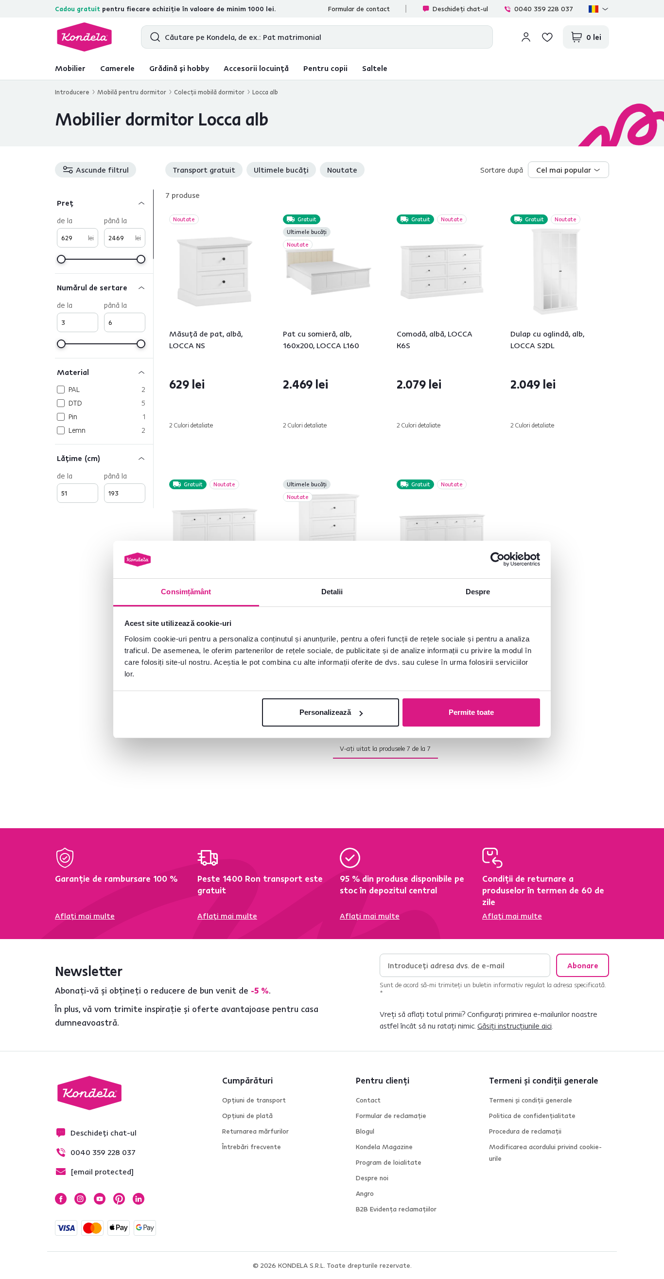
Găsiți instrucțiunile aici (514, 1025)
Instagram (80, 1199)
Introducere (72, 92)
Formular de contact (359, 9)
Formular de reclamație (391, 1115)
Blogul (365, 1131)
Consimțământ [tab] (186, 591)
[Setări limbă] (599, 9)
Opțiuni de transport (254, 1100)
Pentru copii (325, 68)
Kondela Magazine (384, 1146)
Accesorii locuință (256, 68)
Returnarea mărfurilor (255, 1131)
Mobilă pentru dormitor (131, 92)
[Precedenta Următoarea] (214, 271)
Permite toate (471, 712)
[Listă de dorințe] (547, 37)
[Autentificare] (526, 37)
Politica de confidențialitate (532, 1115)
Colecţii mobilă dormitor (209, 92)
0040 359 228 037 (543, 9)
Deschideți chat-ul (460, 9)
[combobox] (568, 169)
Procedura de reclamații (525, 1131)
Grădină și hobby (179, 68)
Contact (368, 1100)
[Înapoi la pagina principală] (84, 37)
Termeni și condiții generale (530, 1100)
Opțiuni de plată (247, 1115)
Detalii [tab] (332, 591)
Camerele (117, 68)
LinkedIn (138, 1199)
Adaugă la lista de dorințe (254, 220)
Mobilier (70, 68)
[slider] (61, 259)
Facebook (61, 1199)
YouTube (99, 1199)
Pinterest (119, 1199)
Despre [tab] (478, 591)
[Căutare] (153, 37)
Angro (365, 1193)
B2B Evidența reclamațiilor (396, 1209)
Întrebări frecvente (251, 1146)
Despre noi (372, 1177)
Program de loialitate (388, 1162)
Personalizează (325, 712)
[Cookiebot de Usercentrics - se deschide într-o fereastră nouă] (497, 559)
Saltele (374, 68)
